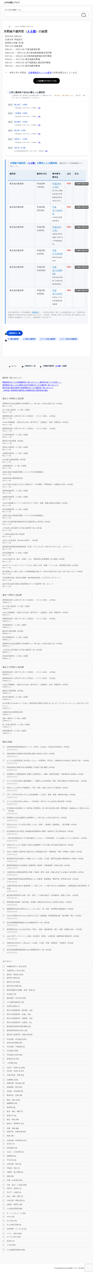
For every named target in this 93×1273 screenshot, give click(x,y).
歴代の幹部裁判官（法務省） (18, 1022)
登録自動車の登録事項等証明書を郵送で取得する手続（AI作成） (31, 754)
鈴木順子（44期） (21, 122)
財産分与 (10, 1115)
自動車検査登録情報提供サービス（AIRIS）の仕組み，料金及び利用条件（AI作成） (38, 747)
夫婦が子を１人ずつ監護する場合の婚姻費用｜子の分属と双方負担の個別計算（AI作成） (40, 845)
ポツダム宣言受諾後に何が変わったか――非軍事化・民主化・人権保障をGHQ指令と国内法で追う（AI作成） (48, 760)
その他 (9, 1245)
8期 (46, 151)
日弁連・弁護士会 (13, 1071)
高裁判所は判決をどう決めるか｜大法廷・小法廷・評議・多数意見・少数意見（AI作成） (40, 943)
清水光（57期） (20, 148)
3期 (39, 116)
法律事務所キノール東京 (40, 72)
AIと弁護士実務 (13, 1225)
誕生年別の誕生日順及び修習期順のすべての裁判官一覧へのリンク (27, 388)
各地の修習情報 (13, 1043)
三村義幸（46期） (21, 113)
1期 (39, 108)
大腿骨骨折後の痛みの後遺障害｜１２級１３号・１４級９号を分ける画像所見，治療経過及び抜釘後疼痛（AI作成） (48, 887)
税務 (8, 1176)
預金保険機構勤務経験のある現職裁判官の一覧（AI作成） (29, 923)
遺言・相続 (11, 1119)
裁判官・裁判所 (13, 975)
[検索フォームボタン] (84, 15)
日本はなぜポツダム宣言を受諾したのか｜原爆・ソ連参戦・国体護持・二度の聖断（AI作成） (42, 824)
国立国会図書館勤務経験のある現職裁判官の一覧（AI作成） (29, 950)
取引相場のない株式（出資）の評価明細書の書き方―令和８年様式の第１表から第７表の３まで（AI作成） (43, 571)
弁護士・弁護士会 (13, 1068)
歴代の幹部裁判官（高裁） (17, 1014)
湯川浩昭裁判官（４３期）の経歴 (15, 509)
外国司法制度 (12, 1006)
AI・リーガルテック (14, 1213)
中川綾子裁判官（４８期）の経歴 (15, 435)
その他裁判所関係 (13, 1250)
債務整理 (10, 1156)
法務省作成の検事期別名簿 (12, 478)
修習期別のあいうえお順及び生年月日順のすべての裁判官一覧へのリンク (30, 385)
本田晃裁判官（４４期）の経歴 (14, 625)
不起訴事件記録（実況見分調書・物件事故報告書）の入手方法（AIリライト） (32, 578)
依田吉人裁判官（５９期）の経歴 (15, 447)
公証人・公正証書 (13, 1152)
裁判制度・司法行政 (14, 998)
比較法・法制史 (13, 1188)
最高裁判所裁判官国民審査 (17, 1026)
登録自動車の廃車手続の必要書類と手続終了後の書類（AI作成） (31, 767)
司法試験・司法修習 (14, 1039)
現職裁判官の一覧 (13, 966)
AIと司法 (10, 1221)
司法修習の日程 (13, 1055)
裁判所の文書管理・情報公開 (18, 1034)
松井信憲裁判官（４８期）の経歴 (15, 553)
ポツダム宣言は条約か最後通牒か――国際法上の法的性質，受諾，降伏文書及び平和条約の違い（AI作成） (47, 781)
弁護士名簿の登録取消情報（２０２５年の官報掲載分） (23, 515)
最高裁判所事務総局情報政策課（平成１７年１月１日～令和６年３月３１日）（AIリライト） (38, 547)
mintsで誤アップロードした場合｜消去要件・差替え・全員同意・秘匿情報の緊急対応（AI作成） (43, 936)
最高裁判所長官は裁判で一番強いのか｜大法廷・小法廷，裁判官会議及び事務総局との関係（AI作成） (46, 859)
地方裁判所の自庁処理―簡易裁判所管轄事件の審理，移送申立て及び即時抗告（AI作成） (40, 831)
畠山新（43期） (20, 130)
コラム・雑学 (12, 1233)
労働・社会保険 (13, 1180)
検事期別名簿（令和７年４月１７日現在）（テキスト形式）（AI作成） (29, 428)
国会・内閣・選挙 (13, 1196)
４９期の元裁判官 (29, 339)
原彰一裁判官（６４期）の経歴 (14, 718)
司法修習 (10, 1051)
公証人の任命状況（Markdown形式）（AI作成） (20, 540)
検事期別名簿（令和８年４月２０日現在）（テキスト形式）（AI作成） (29, 416)
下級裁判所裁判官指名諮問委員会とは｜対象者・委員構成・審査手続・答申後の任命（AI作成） (43, 879)
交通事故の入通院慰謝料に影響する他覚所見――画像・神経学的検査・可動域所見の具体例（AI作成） (46, 774)
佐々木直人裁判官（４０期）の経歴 (16, 410)
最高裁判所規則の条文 (15, 1030)
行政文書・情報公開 (14, 1200)
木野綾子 (35, 312)
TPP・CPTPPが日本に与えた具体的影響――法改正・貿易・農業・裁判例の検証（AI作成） (42, 795)
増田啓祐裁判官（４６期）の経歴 (15, 491)
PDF (69, 184)
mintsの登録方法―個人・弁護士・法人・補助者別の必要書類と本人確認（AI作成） (34, 559)
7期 (39, 142)
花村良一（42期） (21, 139)
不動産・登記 (12, 1168)
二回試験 (10, 1063)
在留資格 (10, 1148)
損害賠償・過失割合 (14, 1083)
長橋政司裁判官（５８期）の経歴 (15, 497)
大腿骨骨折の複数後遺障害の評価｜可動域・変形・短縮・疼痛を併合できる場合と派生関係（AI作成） (46, 872)
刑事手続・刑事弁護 (14, 1132)
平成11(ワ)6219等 (57, 210)
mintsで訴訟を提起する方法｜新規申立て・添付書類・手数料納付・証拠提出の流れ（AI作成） (38, 484)
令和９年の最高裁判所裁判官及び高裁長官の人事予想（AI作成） (26, 522)
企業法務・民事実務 (14, 1140)
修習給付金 (11, 1059)
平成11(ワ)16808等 (57, 270)
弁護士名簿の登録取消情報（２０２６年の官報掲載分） (23, 472)
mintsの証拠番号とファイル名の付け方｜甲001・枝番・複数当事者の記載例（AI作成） (35, 503)
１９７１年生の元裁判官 (68, 339)
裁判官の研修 (12, 978)
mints (9, 1216)
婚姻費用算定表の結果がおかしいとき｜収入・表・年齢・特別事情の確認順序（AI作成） (40, 909)
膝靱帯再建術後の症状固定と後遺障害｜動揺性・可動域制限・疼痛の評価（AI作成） (39, 865)
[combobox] (44, 14)
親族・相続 (11, 1100)
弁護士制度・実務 (13, 1075)
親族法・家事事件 (13, 1123)
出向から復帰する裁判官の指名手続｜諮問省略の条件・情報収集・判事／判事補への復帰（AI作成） (45, 852)
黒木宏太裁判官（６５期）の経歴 (15, 697)
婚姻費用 (10, 1103)
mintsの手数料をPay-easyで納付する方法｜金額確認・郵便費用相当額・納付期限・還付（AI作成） (44, 916)
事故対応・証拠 (13, 1095)
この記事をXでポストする (46, 81)
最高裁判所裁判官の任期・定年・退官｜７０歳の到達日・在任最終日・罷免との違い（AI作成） (43, 895)
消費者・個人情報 (13, 1172)
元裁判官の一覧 (14, 333)
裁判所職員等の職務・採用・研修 (19, 990)
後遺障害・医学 (13, 1087)
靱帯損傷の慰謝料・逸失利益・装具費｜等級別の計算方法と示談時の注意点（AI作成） (40, 902)
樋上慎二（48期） (21, 105)
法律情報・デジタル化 (15, 1229)
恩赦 (8, 1136)
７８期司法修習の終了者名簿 (13, 534)
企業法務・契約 (13, 1164)
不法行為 (10, 1160)
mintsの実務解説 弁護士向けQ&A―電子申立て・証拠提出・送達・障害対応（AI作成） (35, 422)
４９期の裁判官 (13, 339)
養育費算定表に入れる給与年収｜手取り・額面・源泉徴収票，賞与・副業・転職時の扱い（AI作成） (45, 929)
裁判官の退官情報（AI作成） (13, 441)
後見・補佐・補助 (13, 1111)
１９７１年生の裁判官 (47, 339)
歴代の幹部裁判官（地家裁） (18, 1018)
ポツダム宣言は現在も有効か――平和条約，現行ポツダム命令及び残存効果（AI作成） (40, 801)
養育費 (9, 1107)
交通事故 (10, 1080)
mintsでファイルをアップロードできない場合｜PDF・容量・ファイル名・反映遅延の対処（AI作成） (40, 565)
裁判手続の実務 (13, 986)
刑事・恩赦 (11, 1128)
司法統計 (10, 994)
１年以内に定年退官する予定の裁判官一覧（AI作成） (22, 528)
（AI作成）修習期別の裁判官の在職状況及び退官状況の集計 (25, 390)
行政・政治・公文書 (14, 1185)
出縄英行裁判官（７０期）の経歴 (15, 453)
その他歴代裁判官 (13, 1002)
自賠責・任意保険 (13, 1091)
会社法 (9, 1144)
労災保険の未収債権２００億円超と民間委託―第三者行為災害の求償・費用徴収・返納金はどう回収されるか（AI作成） (48, 809)
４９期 (58, 366)
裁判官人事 (11, 982)
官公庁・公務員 (13, 1192)
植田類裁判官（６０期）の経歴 (14, 731)
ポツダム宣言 (12, 1237)
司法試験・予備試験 (14, 1047)
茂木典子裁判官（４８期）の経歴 (15, 656)
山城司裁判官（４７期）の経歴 (14, 466)
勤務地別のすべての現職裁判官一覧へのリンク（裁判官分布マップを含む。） (32, 382)
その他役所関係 (13, 1209)
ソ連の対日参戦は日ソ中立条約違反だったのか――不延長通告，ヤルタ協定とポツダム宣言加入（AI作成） (47, 838)
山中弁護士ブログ (12, 2)
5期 (39, 125)
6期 (39, 134)
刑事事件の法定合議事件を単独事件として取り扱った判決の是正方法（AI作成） (32, 404)
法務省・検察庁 (13, 1204)
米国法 (9, 1241)
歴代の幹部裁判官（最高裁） (18, 1010)
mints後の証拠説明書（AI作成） (14, 459)
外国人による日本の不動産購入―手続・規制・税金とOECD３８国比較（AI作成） (38, 788)
